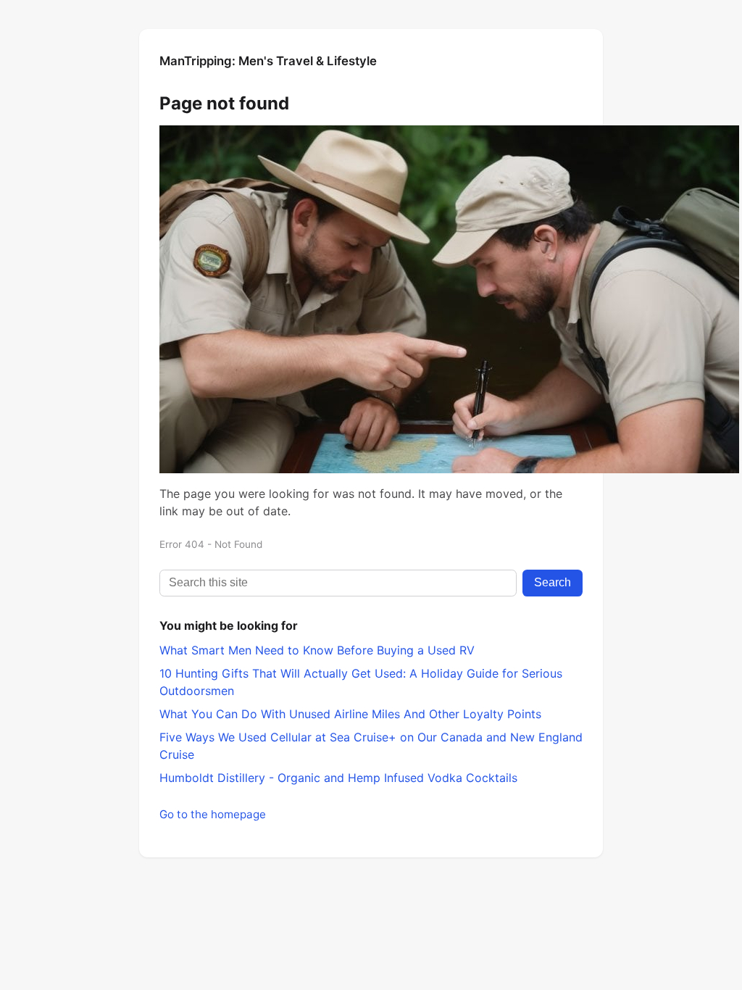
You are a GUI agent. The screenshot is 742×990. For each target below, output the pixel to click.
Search (552, 582)
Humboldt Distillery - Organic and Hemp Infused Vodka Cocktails (338, 777)
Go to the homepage (212, 814)
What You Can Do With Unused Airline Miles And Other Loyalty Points (350, 714)
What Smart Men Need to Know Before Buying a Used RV (317, 650)
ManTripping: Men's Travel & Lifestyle (268, 61)
